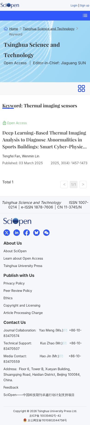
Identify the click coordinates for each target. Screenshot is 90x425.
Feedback (10, 387)
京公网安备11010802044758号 (47, 420)
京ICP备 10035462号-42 (45, 415)
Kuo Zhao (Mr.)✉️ (53, 343)
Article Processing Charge (23, 313)
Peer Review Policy (17, 291)
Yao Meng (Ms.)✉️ (53, 330)
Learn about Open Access (23, 258)
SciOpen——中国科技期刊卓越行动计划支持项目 (39, 395)
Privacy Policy (14, 283)
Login (74, 5)
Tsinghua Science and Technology (32, 50)
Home (13, 28)
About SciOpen (15, 251)
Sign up (84, 5)
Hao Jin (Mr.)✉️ (51, 356)
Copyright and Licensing (21, 305)
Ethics (7, 298)
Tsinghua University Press (22, 266)
